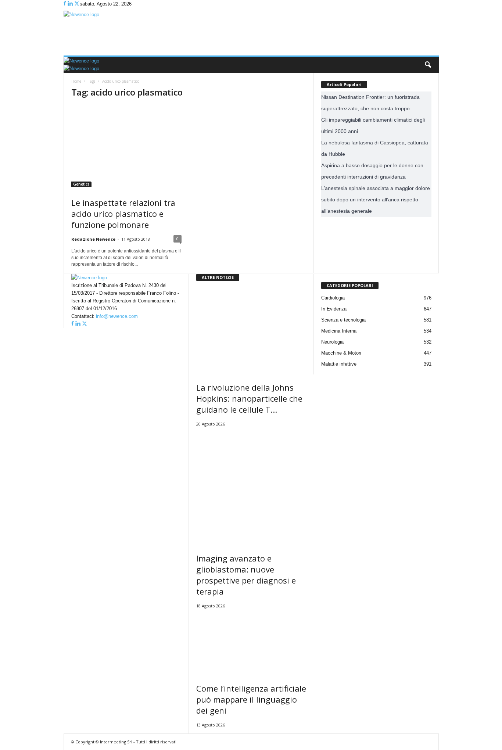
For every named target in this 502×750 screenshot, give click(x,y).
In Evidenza (334, 309)
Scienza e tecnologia (343, 320)
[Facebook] (66, 4)
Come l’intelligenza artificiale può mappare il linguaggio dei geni (251, 699)
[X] (77, 4)
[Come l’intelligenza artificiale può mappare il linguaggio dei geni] (251, 643)
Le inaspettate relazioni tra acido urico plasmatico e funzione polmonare (123, 213)
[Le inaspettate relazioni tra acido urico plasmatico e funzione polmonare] (126, 146)
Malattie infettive (338, 364)
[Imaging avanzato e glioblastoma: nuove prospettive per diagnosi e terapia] (251, 488)
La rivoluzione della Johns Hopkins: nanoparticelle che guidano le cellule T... (249, 398)
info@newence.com (117, 316)
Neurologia (332, 342)
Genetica (81, 184)
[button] (428, 65)
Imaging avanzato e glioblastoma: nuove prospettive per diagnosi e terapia (246, 575)
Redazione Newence (93, 239)
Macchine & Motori (341, 353)
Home (76, 81)
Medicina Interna (338, 331)
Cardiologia (333, 298)
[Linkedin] (71, 4)
